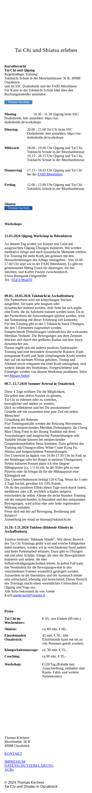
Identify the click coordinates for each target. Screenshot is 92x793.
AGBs (9, 769)
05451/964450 (22, 280)
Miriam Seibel (19, 376)
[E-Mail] (8, 726)
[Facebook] (8, 720)
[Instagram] (8, 714)
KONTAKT (13, 754)
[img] (22, 13)
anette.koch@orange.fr (29, 595)
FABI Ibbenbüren (50, 174)
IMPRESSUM (14, 761)
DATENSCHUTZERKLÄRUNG (29, 765)
